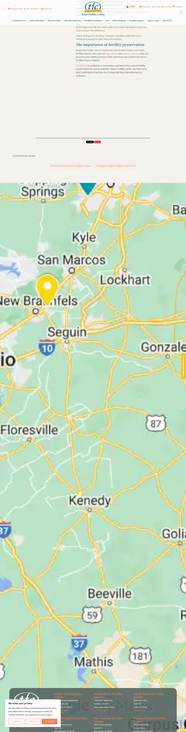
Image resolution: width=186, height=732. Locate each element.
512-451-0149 (99, 711)
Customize (16, 721)
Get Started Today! (183, 367)
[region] (33, 713)
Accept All (49, 721)
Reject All (33, 721)
